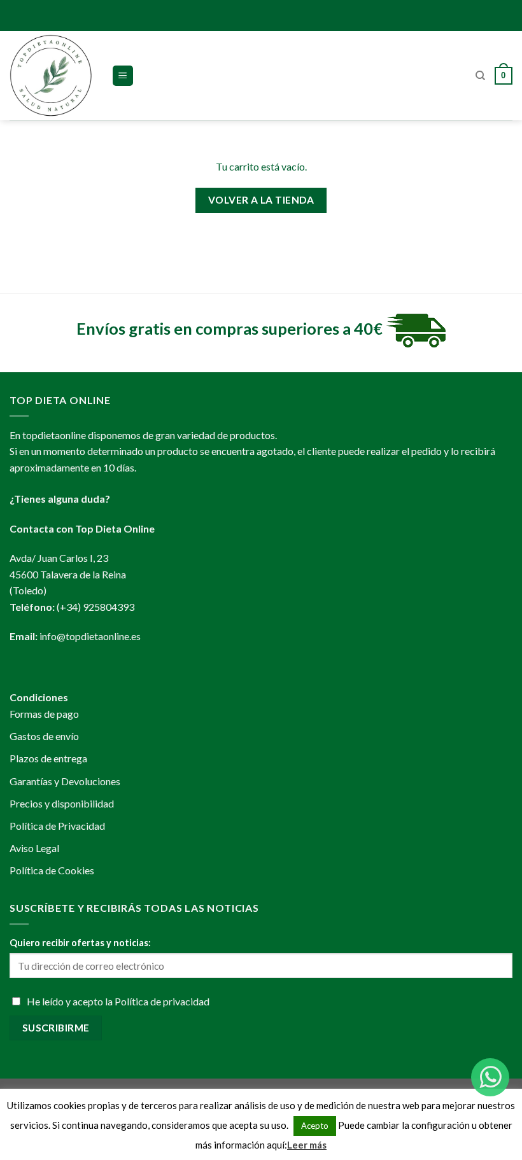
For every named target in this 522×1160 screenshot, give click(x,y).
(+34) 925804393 (95, 607)
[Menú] (123, 76)
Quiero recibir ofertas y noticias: (80, 942)
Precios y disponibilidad (62, 803)
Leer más (307, 1144)
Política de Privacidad (57, 826)
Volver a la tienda (261, 200)
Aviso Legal (34, 848)
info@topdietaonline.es (90, 636)
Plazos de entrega (48, 758)
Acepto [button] (314, 1126)
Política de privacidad (162, 1001)
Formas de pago (44, 714)
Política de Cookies (52, 870)
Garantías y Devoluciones (65, 781)
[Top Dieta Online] (51, 75)
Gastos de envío (44, 736)
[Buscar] (480, 76)
